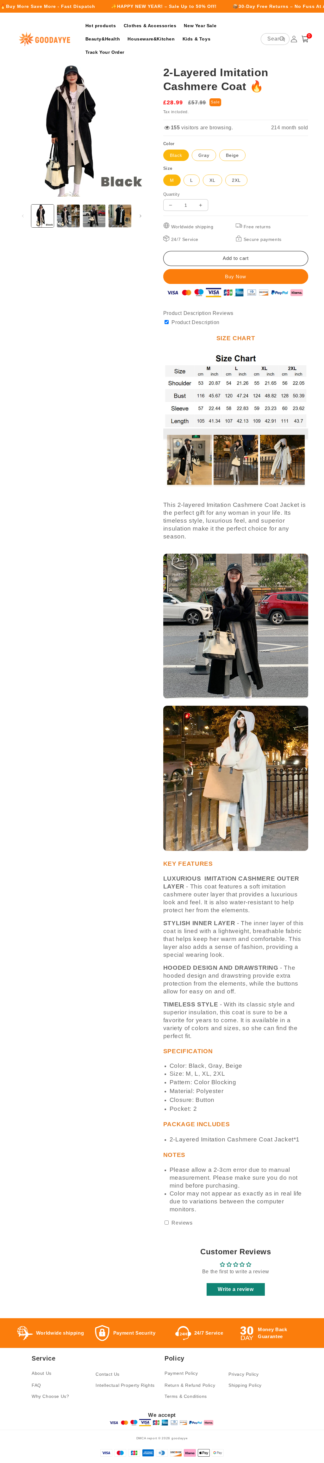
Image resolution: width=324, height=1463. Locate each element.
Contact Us (108, 1374)
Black (176, 155)
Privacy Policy (243, 1374)
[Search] (282, 39)
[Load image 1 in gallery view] (42, 216)
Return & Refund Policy (190, 1385)
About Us (42, 1373)
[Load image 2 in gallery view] (68, 216)
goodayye (179, 1438)
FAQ (36, 1385)
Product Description (188, 313)
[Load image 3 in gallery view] (94, 216)
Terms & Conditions (186, 1396)
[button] (305, 39)
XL (212, 180)
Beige (232, 155)
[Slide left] (23, 216)
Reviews (223, 313)
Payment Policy (181, 1373)
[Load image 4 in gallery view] (120, 216)
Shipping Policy (245, 1385)
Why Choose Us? (50, 1396)
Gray (203, 155)
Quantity (171, 194)
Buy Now (235, 276)
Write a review (235, 1289)
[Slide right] (140, 216)
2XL (236, 180)
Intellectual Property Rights (125, 1385)
